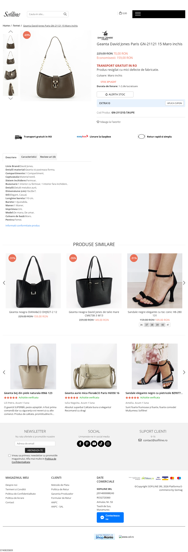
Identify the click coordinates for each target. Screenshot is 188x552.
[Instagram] (108, 444)
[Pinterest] (87, 444)
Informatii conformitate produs (23, 225)
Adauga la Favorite (110, 122)
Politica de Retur (60, 489)
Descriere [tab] (11, 157)
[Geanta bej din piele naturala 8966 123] (33, 366)
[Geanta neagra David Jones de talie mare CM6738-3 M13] (94, 280)
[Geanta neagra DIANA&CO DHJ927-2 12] (33, 280)
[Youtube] (94, 444)
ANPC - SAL (57, 506)
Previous (10, 32)
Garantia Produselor (62, 493)
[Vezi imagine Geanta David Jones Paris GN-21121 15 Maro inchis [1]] (10, 57)
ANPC (54, 502)
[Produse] (138, 15)
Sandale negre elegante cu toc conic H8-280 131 (155, 313)
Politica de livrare (15, 498)
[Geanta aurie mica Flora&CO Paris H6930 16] (94, 366)
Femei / (18, 25)
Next (10, 98)
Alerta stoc (117, 94)
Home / (7, 25)
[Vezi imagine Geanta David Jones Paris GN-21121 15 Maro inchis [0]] (10, 41)
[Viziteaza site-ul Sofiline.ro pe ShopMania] (104, 537)
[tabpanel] (55, 65)
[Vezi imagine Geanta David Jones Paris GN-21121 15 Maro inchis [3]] (10, 88)
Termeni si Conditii (16, 489)
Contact (10, 502)
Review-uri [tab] (48, 156)
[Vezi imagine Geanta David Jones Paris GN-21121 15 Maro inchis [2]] (10, 72)
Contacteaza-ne (113, 517)
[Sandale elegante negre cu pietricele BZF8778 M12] (154, 366)
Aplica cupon (174, 103)
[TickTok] (101, 444)
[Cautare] (65, 14)
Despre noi (11, 485)
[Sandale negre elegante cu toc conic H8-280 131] (154, 280)
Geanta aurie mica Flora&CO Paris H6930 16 (92, 393)
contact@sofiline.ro (154, 440)
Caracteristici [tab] (29, 156)
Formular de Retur (61, 498)
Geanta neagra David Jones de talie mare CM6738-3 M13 (94, 313)
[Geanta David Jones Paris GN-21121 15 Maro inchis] (55, 65)
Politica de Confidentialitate (21, 493)
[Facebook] (80, 444)
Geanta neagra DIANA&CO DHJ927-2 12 (33, 312)
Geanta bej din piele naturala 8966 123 (28, 393)
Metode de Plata (60, 485)
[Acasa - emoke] (12, 14)
